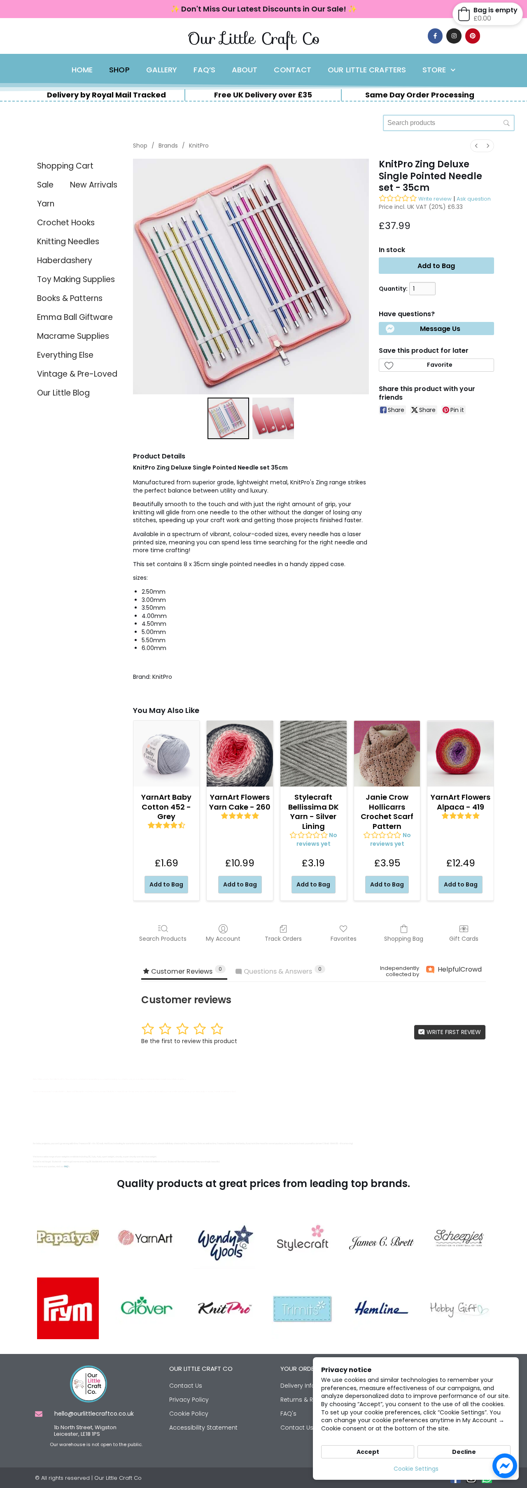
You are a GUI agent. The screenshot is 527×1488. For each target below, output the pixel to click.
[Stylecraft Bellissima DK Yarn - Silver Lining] (313, 754)
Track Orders (283, 938)
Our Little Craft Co (254, 38)
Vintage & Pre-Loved (77, 374)
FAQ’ (66, 1166)
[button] (436, 328)
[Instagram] (453, 35)
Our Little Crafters (367, 69)
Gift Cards (463, 938)
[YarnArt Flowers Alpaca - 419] (460, 754)
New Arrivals (93, 184)
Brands (168, 145)
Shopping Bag (403, 938)
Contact (292, 69)
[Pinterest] (472, 35)
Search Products (163, 938)
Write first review (453, 1032)
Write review (435, 199)
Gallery (161, 69)
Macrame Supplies (73, 336)
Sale (45, 184)
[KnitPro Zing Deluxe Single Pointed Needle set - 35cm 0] (228, 418)
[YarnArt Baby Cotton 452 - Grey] (166, 754)
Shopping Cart (65, 165)
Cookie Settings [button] (416, 1469)
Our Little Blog (63, 392)
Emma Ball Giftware (75, 317)
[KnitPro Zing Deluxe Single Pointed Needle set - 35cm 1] (273, 418)
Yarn (45, 203)
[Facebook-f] (435, 35)
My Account (223, 938)
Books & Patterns (70, 298)
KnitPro (199, 145)
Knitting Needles (68, 241)
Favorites (344, 938)
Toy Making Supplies (76, 279)
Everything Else (65, 355)
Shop (119, 69)
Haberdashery (64, 260)
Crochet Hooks (66, 222)
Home (82, 69)
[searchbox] (449, 123)
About (245, 69)
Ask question (474, 199)
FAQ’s (204, 69)
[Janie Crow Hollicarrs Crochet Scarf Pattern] (387, 754)
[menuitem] (476, 146)
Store (434, 69)
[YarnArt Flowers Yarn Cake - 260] (240, 754)
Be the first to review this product (189, 1041)
